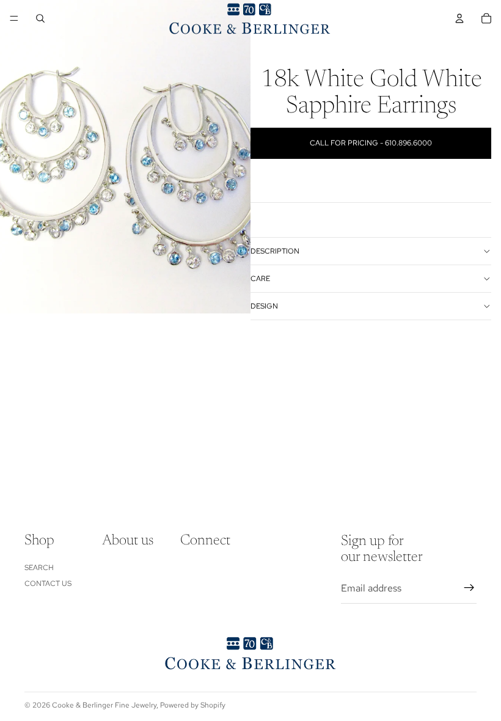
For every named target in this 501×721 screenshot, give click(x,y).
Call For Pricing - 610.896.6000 (371, 143)
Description (274, 251)
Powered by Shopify (192, 705)
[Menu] (14, 18)
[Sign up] (469, 588)
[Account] (459, 18)
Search (39, 567)
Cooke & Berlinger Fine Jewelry (104, 705)
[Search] (40, 18)
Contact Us (47, 583)
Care (260, 279)
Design (264, 306)
